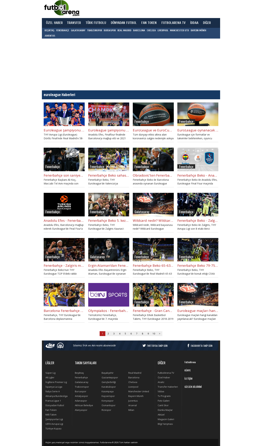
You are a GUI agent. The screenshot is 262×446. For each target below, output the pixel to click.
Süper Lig (50, 372)
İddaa (161, 391)
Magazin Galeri (166, 419)
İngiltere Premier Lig (56, 382)
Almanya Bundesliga (56, 396)
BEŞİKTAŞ (49, 30)
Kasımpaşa (108, 391)
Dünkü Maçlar (165, 410)
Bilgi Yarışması (165, 423)
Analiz (161, 382)
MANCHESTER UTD (179, 30)
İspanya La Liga (53, 386)
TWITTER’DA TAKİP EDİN (157, 345)
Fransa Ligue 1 (53, 400)
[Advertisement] (148, 9)
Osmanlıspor (108, 405)
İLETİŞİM (188, 378)
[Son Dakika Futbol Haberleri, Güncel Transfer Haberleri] (61, 8)
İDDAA (194, 23)
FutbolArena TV (166, 372)
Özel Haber (164, 377)
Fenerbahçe (81, 377)
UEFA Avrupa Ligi (54, 423)
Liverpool (133, 386)
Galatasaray (81, 382)
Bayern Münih (135, 396)
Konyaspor (108, 400)
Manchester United (138, 391)
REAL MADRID (124, 30)
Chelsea (132, 382)
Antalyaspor (81, 396)
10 (154, 333)
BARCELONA (139, 30)
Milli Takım (50, 414)
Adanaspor (81, 400)
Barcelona (133, 377)
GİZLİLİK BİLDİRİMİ (193, 387)
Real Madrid (134, 372)
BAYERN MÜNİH (198, 30)
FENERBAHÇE (62, 30)
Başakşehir (108, 372)
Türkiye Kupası (53, 428)
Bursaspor (80, 391)
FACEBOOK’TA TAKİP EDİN (201, 345)
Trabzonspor (82, 386)
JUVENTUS (50, 35)
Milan (131, 410)
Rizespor (106, 410)
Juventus (133, 400)
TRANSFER (74, 23)
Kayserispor (108, 396)
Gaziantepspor (110, 377)
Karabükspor (109, 386)
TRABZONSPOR (94, 30)
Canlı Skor (163, 405)
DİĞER (207, 23)
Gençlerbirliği (109, 382)
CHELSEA (151, 30)
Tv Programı (164, 396)
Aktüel (161, 414)
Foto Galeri (163, 400)
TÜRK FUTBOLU (96, 23)
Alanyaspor (81, 410)
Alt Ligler (49, 377)
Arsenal (132, 405)
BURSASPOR (110, 30)
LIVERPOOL (163, 30)
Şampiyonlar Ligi (54, 419)
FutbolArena (190, 362)
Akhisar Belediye (84, 405)
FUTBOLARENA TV (173, 23)
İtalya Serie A (52, 391)
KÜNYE (187, 370)
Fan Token (51, 410)
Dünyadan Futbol (54, 405)
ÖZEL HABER (54, 23)
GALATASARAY (78, 30)
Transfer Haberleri (168, 386)
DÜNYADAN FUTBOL (124, 23)
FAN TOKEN (149, 23)
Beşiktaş (79, 372)
